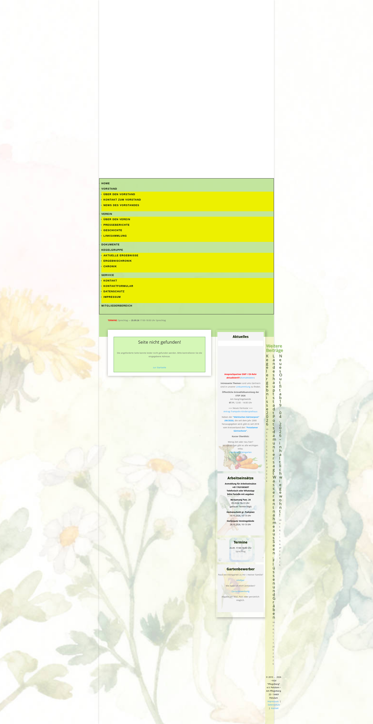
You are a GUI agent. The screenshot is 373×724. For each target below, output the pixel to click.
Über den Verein (116, 219)
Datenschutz (114, 291)
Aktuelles (240, 336)
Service (107, 275)
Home (105, 183)
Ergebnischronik (117, 260)
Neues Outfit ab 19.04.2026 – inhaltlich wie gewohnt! (280, 435)
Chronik (110, 266)
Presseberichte (116, 225)
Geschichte (112, 230)
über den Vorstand (119, 194)
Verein (106, 214)
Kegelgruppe (112, 250)
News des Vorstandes (121, 205)
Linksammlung (115, 235)
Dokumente (110, 244)
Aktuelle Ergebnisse (120, 255)
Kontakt (110, 280)
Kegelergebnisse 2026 (267, 390)
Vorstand (109, 188)
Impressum (112, 297)
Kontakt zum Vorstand (122, 199)
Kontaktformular (118, 286)
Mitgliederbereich (116, 305)
